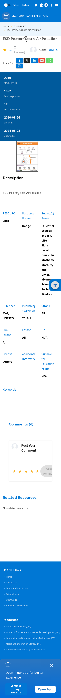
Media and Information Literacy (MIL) (23, 643)
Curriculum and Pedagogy (18, 626)
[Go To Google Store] (36, 5)
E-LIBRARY (20, 26)
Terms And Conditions (17, 588)
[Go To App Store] (41, 5)
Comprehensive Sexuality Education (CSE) (25, 649)
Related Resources (20, 497)
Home (6, 26)
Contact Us (11, 582)
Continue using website (16, 689)
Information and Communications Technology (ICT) (30, 638)
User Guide (11, 599)
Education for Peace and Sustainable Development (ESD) (33, 632)
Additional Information (17, 605)
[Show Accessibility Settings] (55, 285)
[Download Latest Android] (46, 5)
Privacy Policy (12, 594)
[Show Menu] (55, 16)
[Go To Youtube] (56, 5)
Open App (45, 689)
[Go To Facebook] (51, 5)
